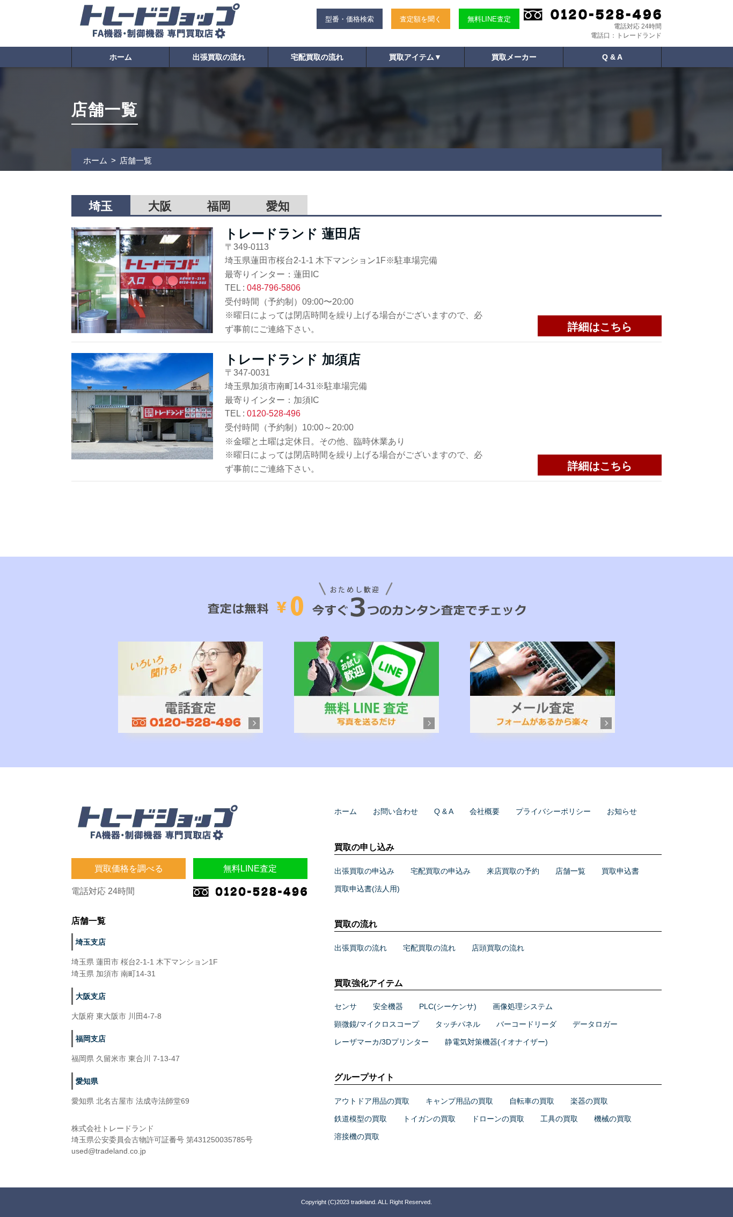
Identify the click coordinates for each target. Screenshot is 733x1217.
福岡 (219, 206)
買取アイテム (415, 57)
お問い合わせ (395, 811)
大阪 (160, 206)
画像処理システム (523, 1006)
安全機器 (388, 1006)
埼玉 (101, 206)
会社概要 (485, 811)
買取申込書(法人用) (367, 888)
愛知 (278, 206)
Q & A (612, 57)
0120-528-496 (273, 413)
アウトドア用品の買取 (371, 1101)
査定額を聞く (421, 19)
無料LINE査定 (489, 19)
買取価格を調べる (128, 868)
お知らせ (622, 811)
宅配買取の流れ (317, 57)
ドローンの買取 (498, 1118)
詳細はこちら (600, 327)
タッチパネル (457, 1024)
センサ (345, 1006)
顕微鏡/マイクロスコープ (376, 1024)
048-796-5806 (273, 287)
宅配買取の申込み (441, 871)
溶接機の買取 (356, 1136)
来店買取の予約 (513, 871)
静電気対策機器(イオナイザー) (496, 1042)
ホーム (120, 57)
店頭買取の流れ (498, 948)
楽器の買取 (589, 1101)
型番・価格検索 (349, 19)
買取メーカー (514, 57)
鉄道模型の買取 (360, 1118)
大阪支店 (91, 996)
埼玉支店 (91, 942)
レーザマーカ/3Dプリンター (381, 1042)
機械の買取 (613, 1118)
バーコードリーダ (526, 1024)
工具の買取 (559, 1118)
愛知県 (87, 1081)
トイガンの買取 (429, 1118)
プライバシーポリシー (553, 811)
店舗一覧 (570, 871)
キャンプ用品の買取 (459, 1101)
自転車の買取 (531, 1101)
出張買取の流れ (219, 57)
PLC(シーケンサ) (448, 1006)
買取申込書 (620, 871)
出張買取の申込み (364, 871)
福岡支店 (91, 1038)
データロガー (595, 1024)
